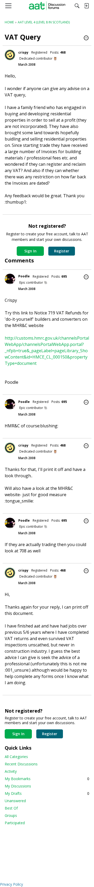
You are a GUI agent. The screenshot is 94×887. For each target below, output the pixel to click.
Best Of (11, 808)
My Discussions (18, 786)
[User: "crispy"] (10, 55)
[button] (86, 38)
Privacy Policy (11, 884)
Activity (11, 771)
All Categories (16, 756)
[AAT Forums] (47, 6)
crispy (23, 52)
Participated (15, 822)
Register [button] (61, 250)
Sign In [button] (30, 250)
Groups (11, 815)
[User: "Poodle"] (10, 279)
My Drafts (47, 793)
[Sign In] (86, 6)
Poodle (24, 276)
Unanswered (15, 800)
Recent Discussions (21, 763)
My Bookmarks (47, 778)
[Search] (77, 6)
